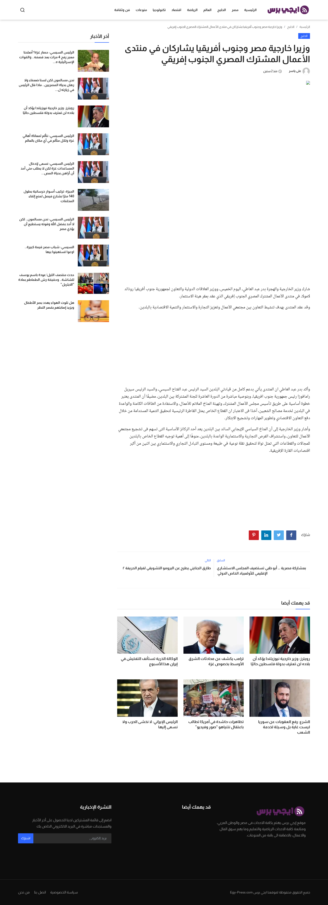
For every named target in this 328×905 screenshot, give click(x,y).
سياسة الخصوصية (64, 892)
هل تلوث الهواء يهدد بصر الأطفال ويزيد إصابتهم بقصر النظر (49, 305)
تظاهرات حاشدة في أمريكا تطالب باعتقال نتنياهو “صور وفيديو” (216, 724)
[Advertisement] (213, 246)
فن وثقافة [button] (122, 10)
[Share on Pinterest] (254, 535)
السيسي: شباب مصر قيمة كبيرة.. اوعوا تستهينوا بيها (49, 249)
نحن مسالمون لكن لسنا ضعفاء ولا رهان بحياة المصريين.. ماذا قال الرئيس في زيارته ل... (46, 85)
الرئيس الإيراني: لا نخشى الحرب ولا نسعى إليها (150, 724)
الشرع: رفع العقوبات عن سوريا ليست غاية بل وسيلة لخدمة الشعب (284, 727)
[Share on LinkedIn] (266, 535)
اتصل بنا (40, 892)
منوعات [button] (141, 10)
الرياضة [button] (192, 10)
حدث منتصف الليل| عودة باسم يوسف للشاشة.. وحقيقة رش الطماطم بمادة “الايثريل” (46, 279)
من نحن (24, 892)
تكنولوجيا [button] (159, 10)
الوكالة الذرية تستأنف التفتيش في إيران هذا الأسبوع (149, 661)
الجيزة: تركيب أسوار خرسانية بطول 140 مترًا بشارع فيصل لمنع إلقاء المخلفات (49, 196)
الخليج (290, 27)
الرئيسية (250, 10)
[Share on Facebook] (291, 535)
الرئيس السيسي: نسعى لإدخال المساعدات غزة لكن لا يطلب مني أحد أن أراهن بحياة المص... (47, 168)
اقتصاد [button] (176, 10)
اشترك (25, 838)
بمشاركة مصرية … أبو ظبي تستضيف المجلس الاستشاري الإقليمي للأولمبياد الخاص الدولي (261, 570)
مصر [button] (235, 10)
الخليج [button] (221, 10)
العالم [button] (207, 10)
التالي (208, 560)
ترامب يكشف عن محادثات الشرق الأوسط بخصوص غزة (216, 661)
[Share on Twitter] (279, 535)
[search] (22, 10)
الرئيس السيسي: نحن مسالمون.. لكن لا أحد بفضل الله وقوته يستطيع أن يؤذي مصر (46, 224)
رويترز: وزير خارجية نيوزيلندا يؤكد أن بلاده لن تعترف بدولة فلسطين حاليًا (280, 661)
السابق (221, 560)
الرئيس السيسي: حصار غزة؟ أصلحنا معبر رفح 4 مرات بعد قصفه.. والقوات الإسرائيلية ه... (46, 57)
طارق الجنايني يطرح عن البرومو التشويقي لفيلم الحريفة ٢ (167, 568)
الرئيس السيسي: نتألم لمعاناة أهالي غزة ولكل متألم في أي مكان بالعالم (48, 138)
